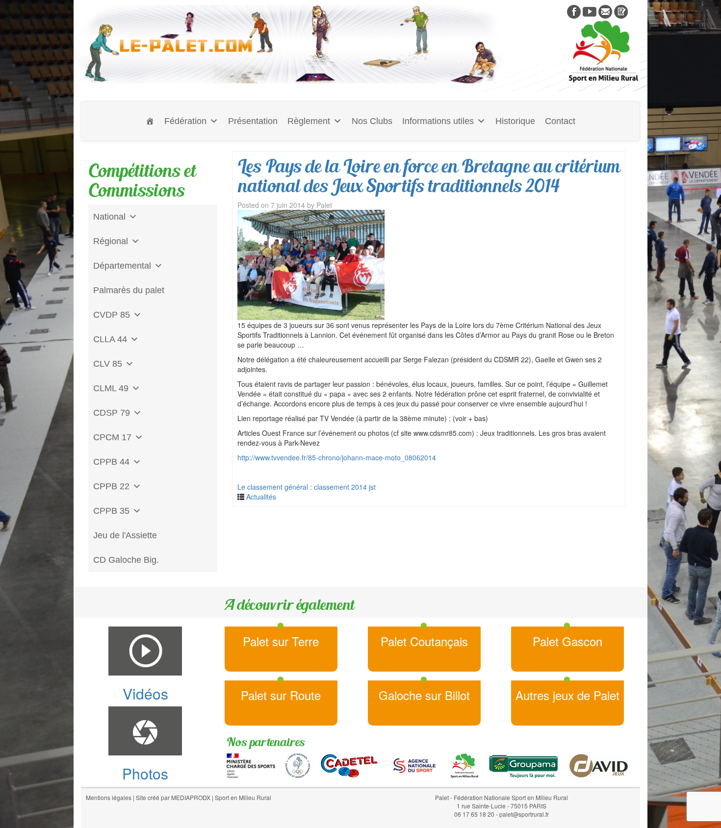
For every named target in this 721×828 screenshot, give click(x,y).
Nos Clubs (372, 121)
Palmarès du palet (128, 290)
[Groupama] (523, 764)
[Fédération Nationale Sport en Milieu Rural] (464, 764)
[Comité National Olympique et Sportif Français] (297, 764)
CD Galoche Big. (126, 560)
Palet (324, 205)
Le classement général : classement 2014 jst (306, 487)
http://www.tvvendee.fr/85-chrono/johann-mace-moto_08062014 (336, 457)
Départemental (122, 266)
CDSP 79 (111, 413)
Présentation (253, 121)
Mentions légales (108, 797)
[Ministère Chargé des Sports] (251, 764)
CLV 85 (107, 364)
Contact (560, 121)
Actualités (261, 497)
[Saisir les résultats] (621, 11)
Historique (515, 121)
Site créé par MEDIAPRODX (173, 797)
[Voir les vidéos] (589, 11)
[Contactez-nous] (605, 11)
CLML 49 (111, 388)
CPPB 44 (111, 462)
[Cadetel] (349, 764)
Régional (110, 241)
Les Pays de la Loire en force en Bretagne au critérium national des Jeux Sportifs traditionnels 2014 (428, 176)
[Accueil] (150, 121)
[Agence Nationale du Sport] (414, 764)
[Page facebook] (574, 11)
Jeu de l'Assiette (125, 535)
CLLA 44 (110, 339)
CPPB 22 (111, 486)
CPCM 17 (112, 437)
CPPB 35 (111, 511)
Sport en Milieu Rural (243, 797)
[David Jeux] (598, 764)
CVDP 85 (111, 315)
